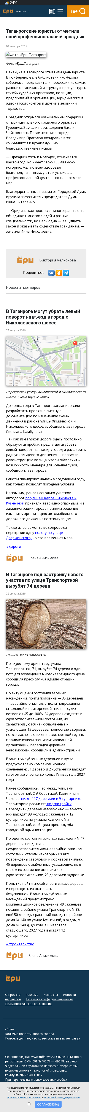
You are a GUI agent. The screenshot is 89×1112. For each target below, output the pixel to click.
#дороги (13, 546)
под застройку (59, 803)
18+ (74, 11)
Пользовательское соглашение (28, 1004)
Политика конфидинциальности (49, 999)
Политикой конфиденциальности (62, 1097)
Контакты (50, 995)
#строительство (20, 944)
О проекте (13, 995)
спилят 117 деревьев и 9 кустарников (51, 798)
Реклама (32, 995)
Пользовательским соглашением (24, 1097)
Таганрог (20, 11)
